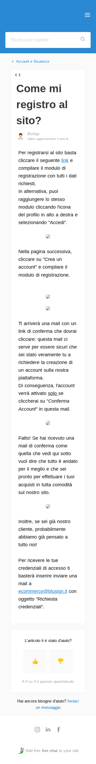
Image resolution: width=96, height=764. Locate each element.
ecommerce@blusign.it (42, 591)
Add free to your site (52, 750)
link (65, 160)
